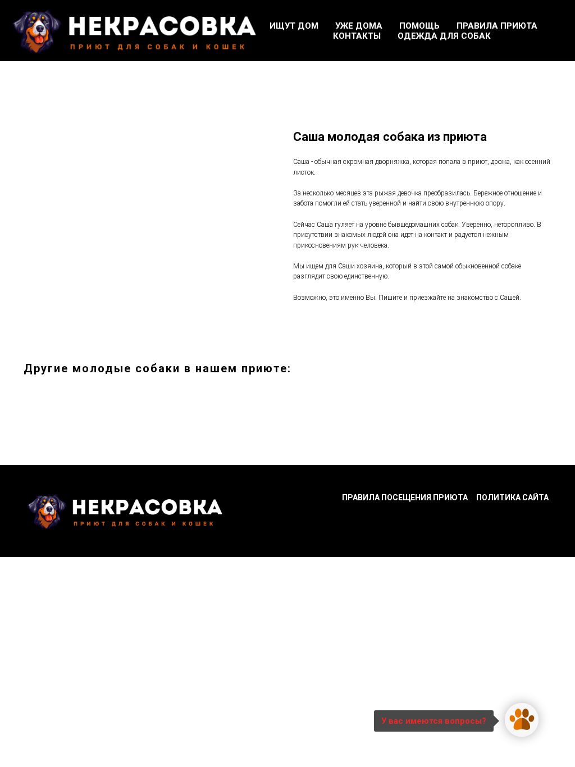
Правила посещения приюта (405, 497)
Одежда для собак (444, 36)
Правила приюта (497, 26)
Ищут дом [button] (294, 26)
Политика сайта (512, 497)
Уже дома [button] (358, 26)
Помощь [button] (419, 26)
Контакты (357, 36)
